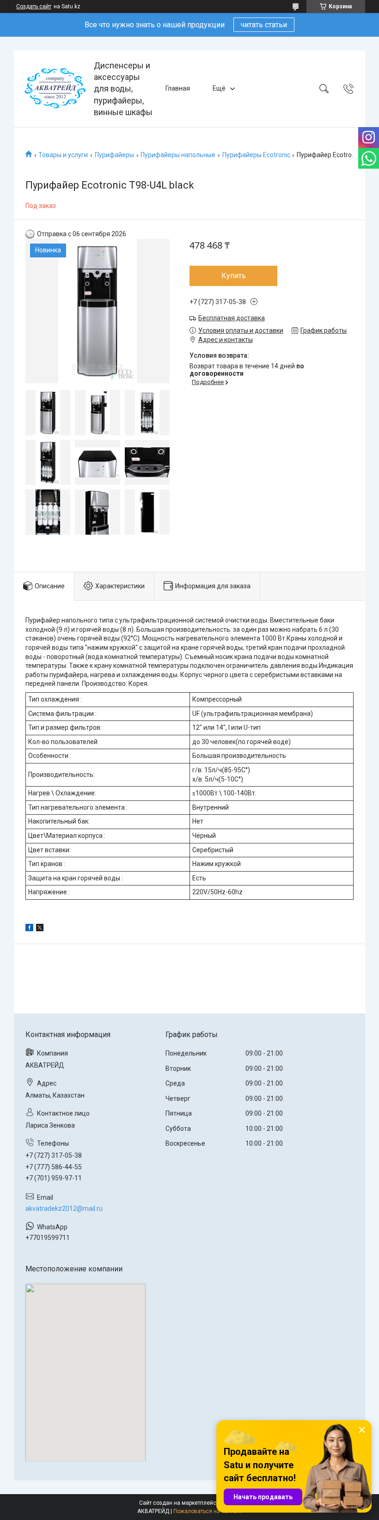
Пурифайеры (114, 155)
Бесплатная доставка (231, 318)
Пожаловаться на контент (207, 1511)
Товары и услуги (63, 155)
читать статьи (264, 24)
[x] (39, 929)
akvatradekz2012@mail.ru (64, 1208)
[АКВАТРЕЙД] (55, 88)
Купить (233, 275)
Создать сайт (33, 6)
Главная (177, 88)
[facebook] (29, 929)
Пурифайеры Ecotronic (256, 155)
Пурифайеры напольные (178, 155)
